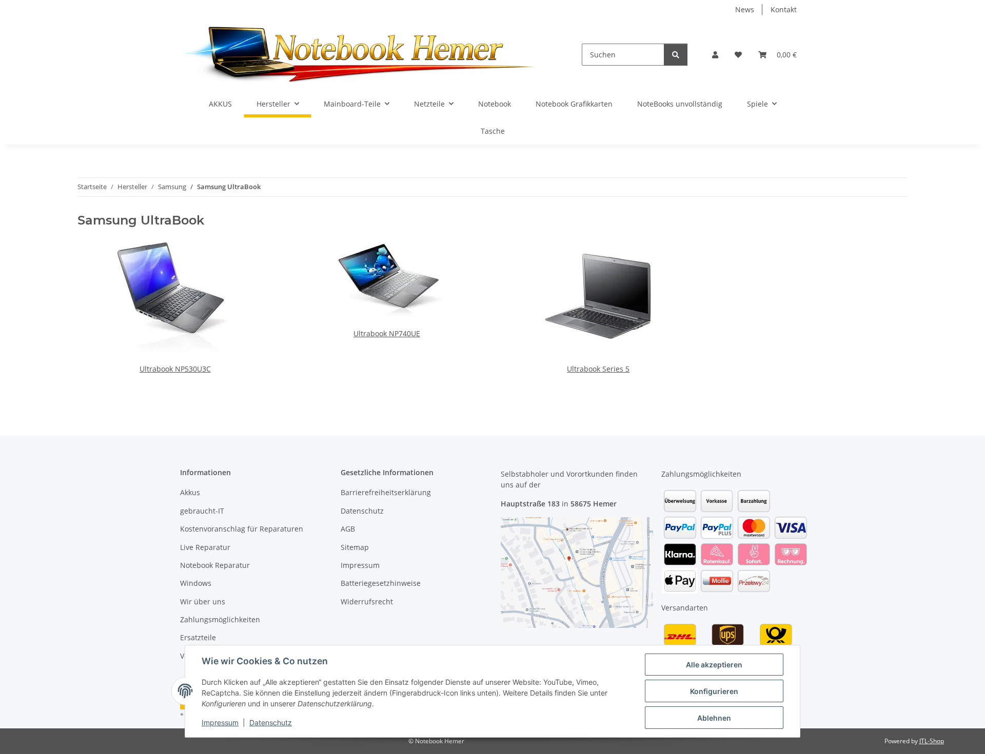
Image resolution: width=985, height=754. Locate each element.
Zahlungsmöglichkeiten (220, 619)
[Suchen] (675, 55)
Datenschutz (270, 722)
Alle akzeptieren (714, 664)
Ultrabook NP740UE (386, 333)
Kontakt (784, 9)
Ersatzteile (198, 637)
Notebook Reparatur (215, 565)
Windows (195, 583)
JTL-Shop (931, 741)
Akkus (190, 492)
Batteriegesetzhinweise (381, 583)
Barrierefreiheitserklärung (386, 492)
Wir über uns (202, 601)
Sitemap (355, 547)
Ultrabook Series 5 (598, 369)
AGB (348, 529)
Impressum (220, 722)
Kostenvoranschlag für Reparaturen (241, 529)
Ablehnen (714, 718)
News (744, 9)
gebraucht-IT (202, 511)
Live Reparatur (205, 547)
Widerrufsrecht (367, 601)
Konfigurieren (714, 691)
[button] (715, 54)
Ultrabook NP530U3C (175, 369)
